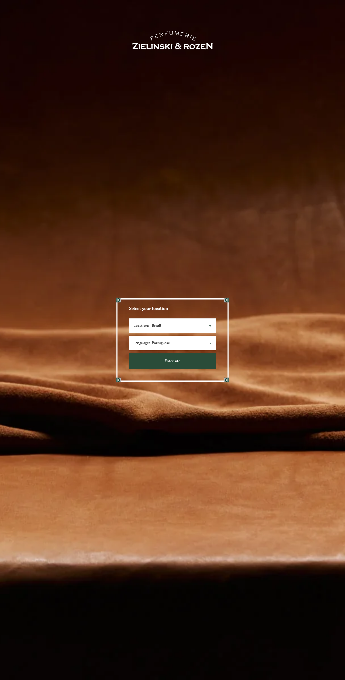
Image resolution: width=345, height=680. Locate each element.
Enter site (172, 361)
